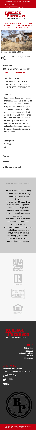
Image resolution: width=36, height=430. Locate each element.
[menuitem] (17, 1)
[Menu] (30, 14)
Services (29, 355)
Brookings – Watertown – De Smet (17, 1)
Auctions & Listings (25, 353)
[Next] (31, 190)
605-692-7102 (9, 4)
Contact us (28, 358)
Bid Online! (28, 348)
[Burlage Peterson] (15, 14)
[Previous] (27, 190)
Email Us (9, 379)
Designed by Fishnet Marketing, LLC (19, 428)
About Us (29, 351)
